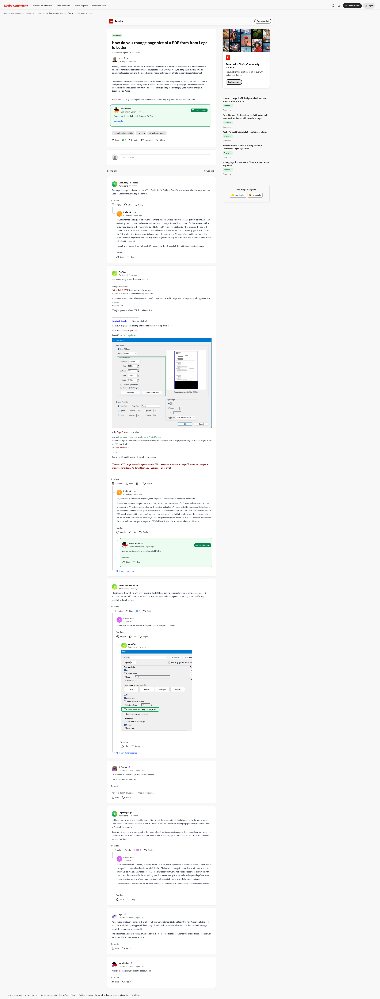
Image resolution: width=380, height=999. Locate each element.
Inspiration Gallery (98, 5)
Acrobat (29, 13)
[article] (161, 194)
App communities (17, 13)
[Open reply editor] (161, 157)
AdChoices (137, 995)
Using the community (49, 995)
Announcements (63, 5)
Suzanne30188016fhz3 (128, 585)
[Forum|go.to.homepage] (16, 5)
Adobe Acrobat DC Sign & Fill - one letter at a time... (245, 132)
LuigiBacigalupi (125, 812)
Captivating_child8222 (128, 182)
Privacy (73, 995)
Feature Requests (81, 5)
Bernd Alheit (126, 108)
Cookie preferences (86, 995)
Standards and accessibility (123, 133)
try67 (121, 914)
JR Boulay (123, 767)
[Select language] (339, 5)
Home (6, 13)
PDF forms (141, 133)
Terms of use (63, 995)
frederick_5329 (129, 212)
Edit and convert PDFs (157, 133)
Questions (38, 13)
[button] (352, 5)
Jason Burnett (124, 58)
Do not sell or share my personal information (112, 995)
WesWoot (123, 272)
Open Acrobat (263, 21)
